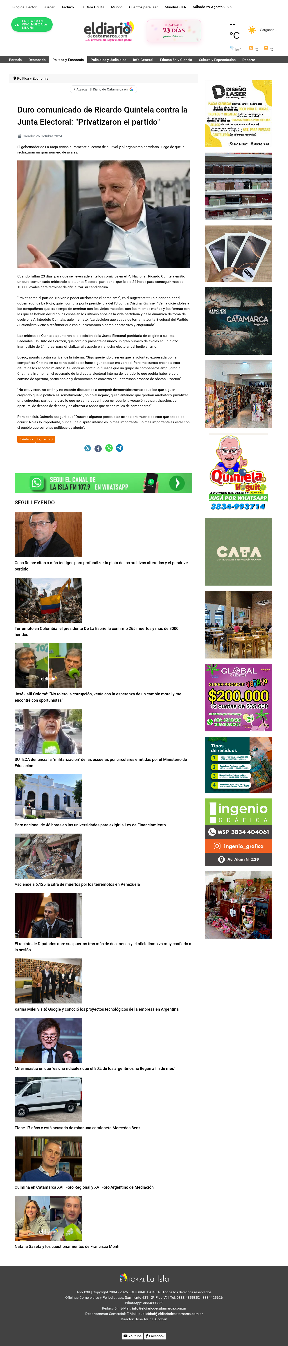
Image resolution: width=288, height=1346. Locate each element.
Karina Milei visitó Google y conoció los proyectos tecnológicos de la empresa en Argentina (97, 1009)
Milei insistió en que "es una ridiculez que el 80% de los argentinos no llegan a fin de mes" (95, 1068)
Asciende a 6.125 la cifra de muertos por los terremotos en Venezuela (77, 884)
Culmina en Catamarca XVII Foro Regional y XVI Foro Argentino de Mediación (84, 1187)
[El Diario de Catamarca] (109, 31)
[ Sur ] (197, 40)
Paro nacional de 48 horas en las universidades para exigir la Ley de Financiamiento (90, 825)
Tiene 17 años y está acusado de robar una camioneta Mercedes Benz (77, 1127)
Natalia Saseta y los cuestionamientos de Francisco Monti (67, 1246)
